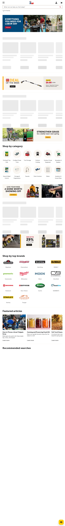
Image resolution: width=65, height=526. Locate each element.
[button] (56, 3)
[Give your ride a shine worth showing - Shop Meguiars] (32, 191)
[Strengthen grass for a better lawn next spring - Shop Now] (32, 134)
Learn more (6, 340)
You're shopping (6, 10)
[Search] (60, 7)
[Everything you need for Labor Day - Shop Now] (32, 23)
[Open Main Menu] (4, 2)
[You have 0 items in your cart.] (61, 2)
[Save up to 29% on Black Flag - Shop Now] (32, 241)
